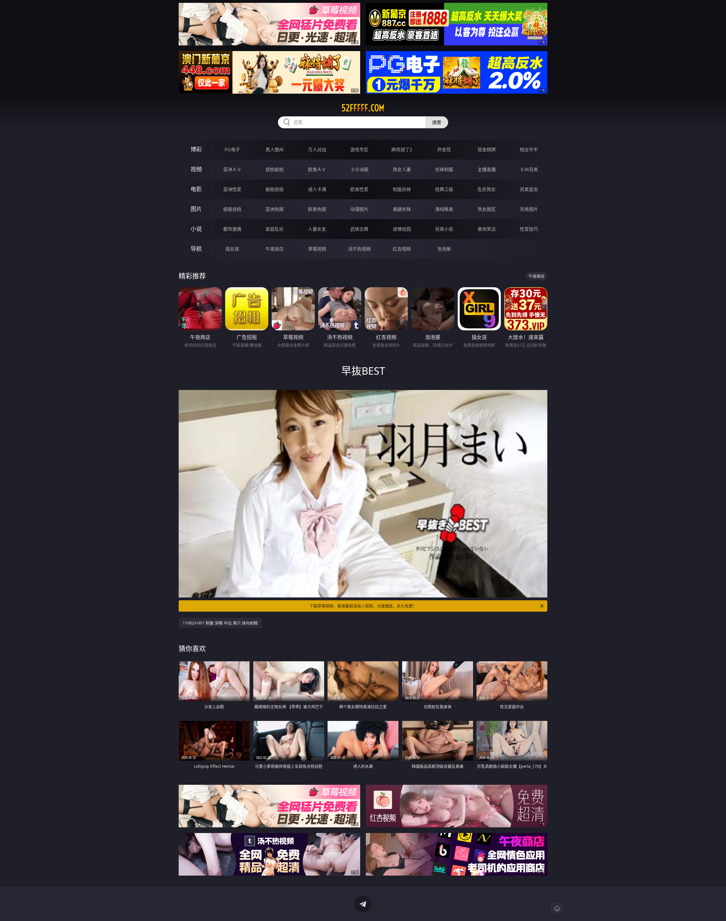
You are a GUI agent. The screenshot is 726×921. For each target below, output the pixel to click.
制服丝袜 (402, 189)
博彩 (196, 149)
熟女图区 (487, 209)
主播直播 (487, 169)
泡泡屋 (444, 249)
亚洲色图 (274, 209)
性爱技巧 (529, 229)
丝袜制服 (444, 169)
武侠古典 (359, 229)
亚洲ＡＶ (232, 169)
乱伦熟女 (487, 189)
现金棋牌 (487, 149)
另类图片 (529, 209)
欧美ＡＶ (317, 169)
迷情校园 (402, 229)
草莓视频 (317, 249)
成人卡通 (317, 189)
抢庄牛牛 (529, 149)
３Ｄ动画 (359, 169)
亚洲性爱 (232, 189)
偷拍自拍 (274, 189)
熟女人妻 (402, 169)
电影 (196, 189)
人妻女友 (317, 229)
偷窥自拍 (232, 209)
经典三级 (444, 189)
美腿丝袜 (402, 209)
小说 (196, 229)
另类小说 (444, 229)
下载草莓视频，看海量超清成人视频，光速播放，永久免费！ (363, 606)
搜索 (436, 122)
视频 (196, 169)
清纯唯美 (444, 209)
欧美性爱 (359, 189)
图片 (196, 209)
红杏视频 (402, 249)
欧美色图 (317, 209)
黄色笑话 (487, 229)
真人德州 (274, 149)
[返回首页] (557, 908)
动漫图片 (359, 209)
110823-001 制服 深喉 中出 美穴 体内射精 (220, 623)
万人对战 (317, 149)
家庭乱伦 (274, 229)
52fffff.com (363, 108)
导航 (196, 249)
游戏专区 (359, 149)
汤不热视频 (359, 249)
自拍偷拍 (274, 169)
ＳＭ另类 (529, 169)
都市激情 (232, 229)
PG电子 (232, 149)
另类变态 (529, 189)
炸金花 (444, 149)
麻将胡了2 (401, 149)
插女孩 (232, 249)
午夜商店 (274, 249)
